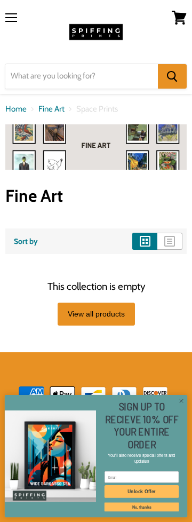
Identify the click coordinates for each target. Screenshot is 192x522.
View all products (96, 314)
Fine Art (51, 109)
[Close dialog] (181, 401)
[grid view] (144, 241)
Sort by (26, 241)
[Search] (172, 76)
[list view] (169, 241)
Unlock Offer (141, 491)
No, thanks (141, 507)
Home (16, 109)
